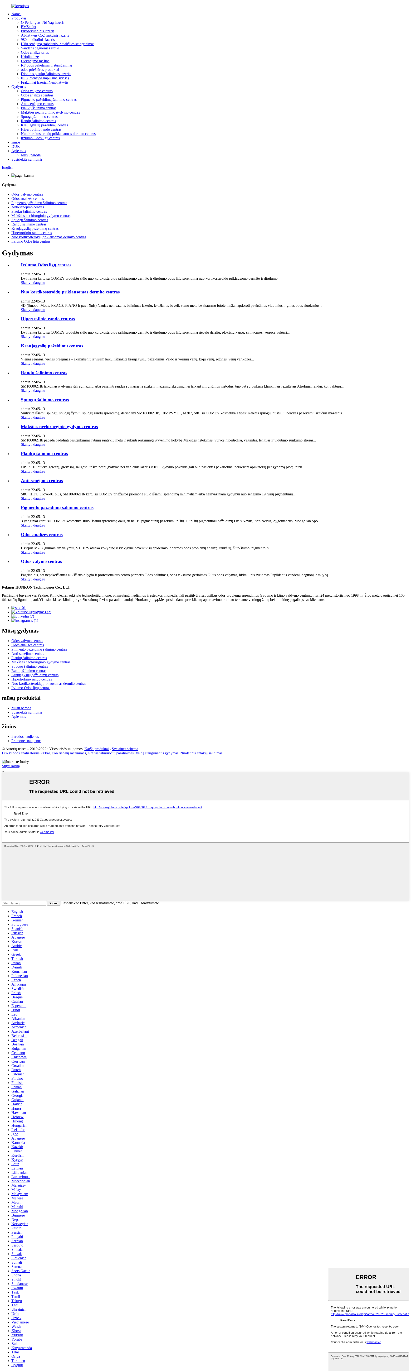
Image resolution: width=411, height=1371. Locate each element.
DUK (15, 146)
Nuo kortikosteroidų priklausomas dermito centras (58, 134)
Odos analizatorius (35, 52)
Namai (16, 14)
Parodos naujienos (25, 736)
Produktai (18, 18)
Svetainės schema (125, 749)
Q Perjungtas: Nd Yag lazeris (42, 22)
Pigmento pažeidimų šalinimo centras (49, 99)
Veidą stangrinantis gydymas (157, 753)
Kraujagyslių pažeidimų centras (44, 125)
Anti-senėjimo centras (37, 104)
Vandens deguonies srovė (40, 48)
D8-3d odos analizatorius (20, 753)
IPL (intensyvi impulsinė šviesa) (45, 78)
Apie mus (18, 151)
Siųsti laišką (11, 766)
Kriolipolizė (30, 57)
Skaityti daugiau (33, 283)
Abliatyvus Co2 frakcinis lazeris (45, 35)
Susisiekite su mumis (27, 159)
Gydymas (18, 87)
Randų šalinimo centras (38, 121)
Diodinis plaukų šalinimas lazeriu (46, 74)
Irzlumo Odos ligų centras (40, 138)
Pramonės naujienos (26, 741)
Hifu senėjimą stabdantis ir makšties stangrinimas (57, 44)
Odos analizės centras (37, 95)
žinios (15, 142)
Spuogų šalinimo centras (39, 117)
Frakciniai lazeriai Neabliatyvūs (44, 82)
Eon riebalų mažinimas (69, 753)
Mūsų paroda (31, 155)
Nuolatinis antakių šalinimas (201, 753)
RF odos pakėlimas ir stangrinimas (47, 65)
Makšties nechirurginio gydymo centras (50, 112)
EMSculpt (28, 27)
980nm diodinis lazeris (38, 40)
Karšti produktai (96, 749)
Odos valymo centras (37, 91)
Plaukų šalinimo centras (38, 108)
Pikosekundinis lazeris (37, 31)
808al (45, 753)
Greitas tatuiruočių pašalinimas (111, 753)
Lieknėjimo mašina (35, 61)
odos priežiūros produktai (40, 69)
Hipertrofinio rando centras (41, 129)
